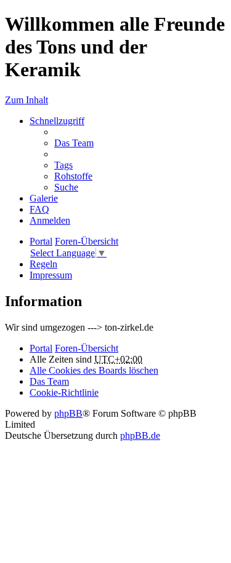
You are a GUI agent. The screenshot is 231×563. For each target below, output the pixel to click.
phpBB (68, 413)
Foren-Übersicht (86, 348)
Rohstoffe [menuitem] (73, 176)
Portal (41, 241)
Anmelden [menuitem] (50, 220)
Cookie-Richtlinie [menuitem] (64, 392)
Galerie (44, 198)
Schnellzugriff (57, 121)
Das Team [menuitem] (74, 143)
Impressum (51, 275)
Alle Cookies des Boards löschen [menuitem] (94, 370)
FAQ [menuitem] (39, 209)
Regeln (43, 264)
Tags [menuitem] (63, 165)
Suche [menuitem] (66, 187)
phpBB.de (140, 435)
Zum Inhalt (26, 100)
